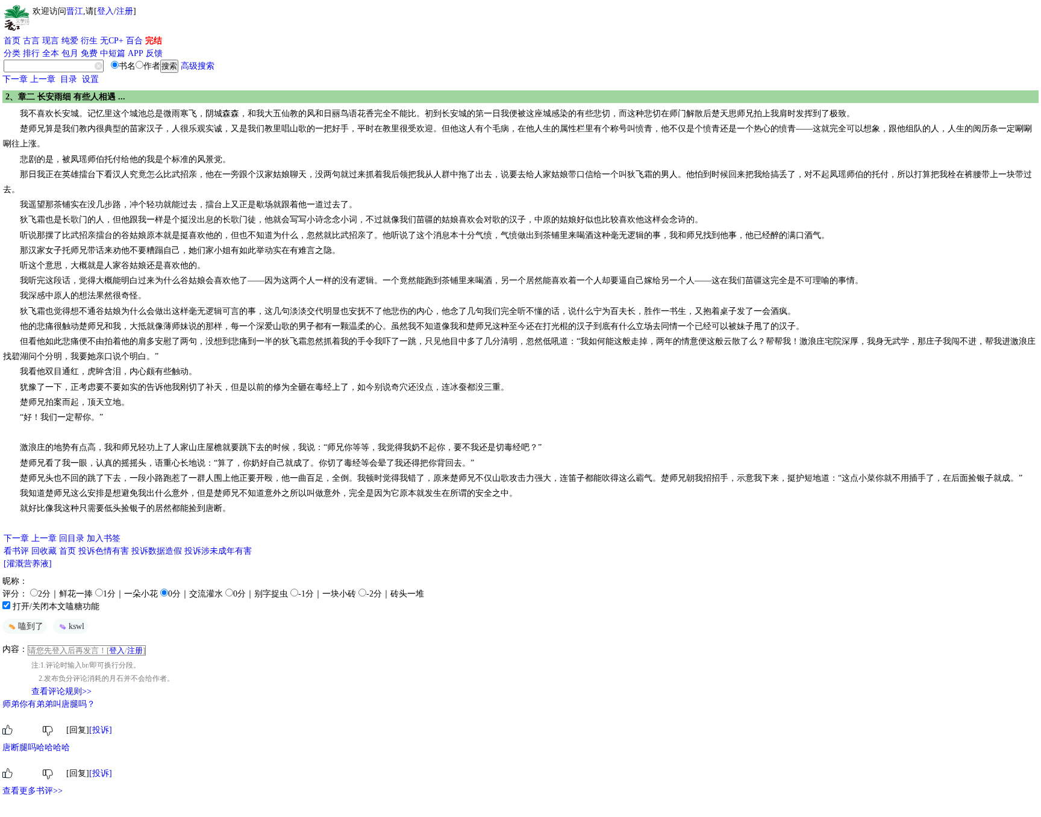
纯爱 (69, 40)
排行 (31, 53)
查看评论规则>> (61, 691)
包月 (69, 53)
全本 (50, 53)
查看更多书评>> (32, 790)
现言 (50, 40)
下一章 (15, 79)
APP (135, 53)
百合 (134, 40)
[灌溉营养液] (28, 563)
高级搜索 (197, 65)
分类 (12, 53)
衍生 (89, 40)
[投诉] (100, 729)
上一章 (42, 79)
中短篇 (112, 53)
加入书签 (103, 538)
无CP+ (111, 40)
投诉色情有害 (103, 551)
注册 (124, 11)
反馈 (154, 53)
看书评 (16, 551)
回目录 (71, 538)
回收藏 (44, 551)
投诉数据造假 (156, 551)
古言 (31, 40)
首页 (12, 40)
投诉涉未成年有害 (218, 551)
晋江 (74, 11)
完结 (153, 40)
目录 (68, 79)
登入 (105, 11)
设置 (90, 79)
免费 (89, 53)
